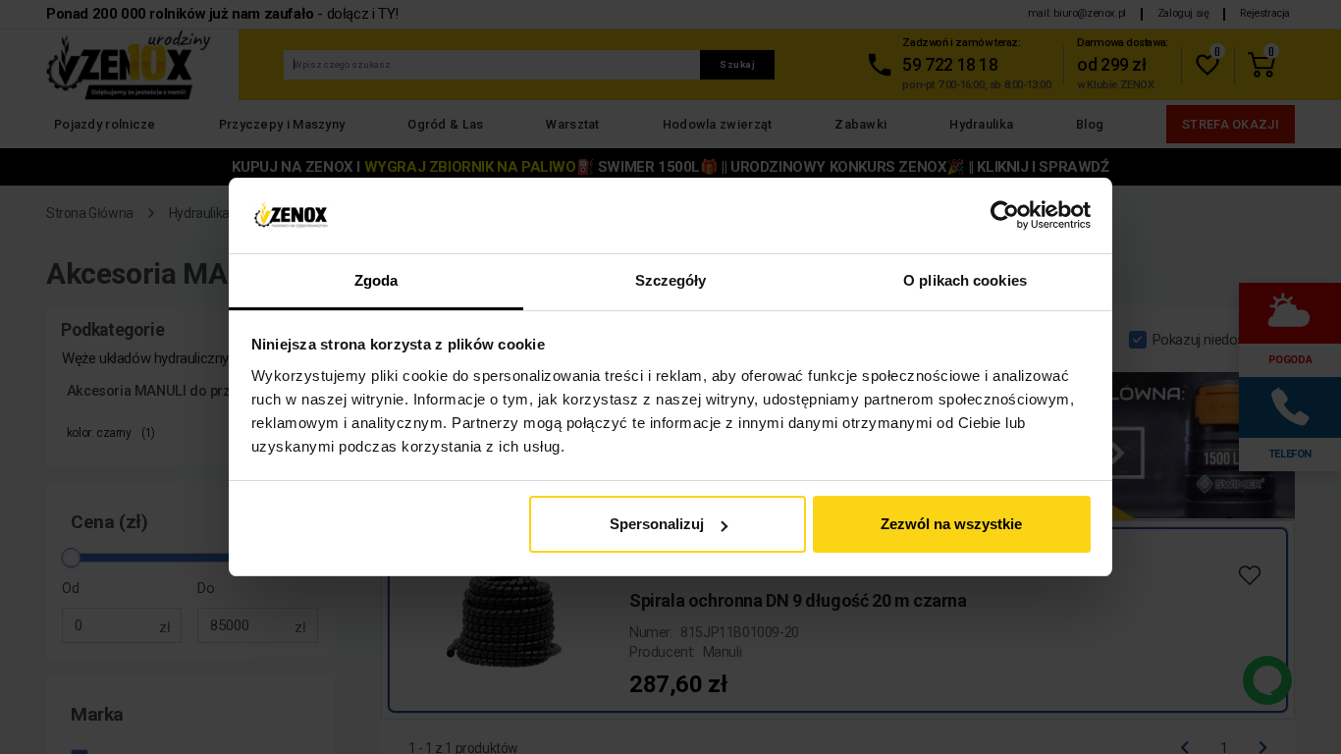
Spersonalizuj (657, 523)
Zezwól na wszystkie (951, 523)
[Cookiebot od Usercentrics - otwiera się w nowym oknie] (1005, 216)
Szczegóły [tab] (671, 280)
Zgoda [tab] (376, 280)
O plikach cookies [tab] (965, 280)
